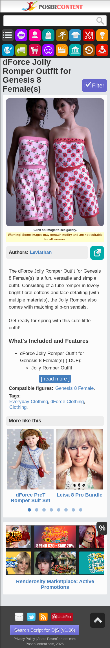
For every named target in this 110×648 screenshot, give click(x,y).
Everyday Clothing (28, 401)
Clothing (18, 407)
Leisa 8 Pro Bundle (79, 495)
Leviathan (41, 252)
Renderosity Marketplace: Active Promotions (55, 584)
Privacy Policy (24, 639)
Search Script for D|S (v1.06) (44, 630)
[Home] (52, 6)
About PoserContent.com (56, 639)
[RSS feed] (43, 617)
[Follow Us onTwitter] (31, 617)
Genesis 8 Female (74, 388)
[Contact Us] (19, 617)
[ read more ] (55, 379)
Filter (98, 85)
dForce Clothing (67, 401)
